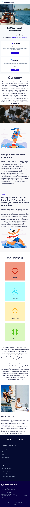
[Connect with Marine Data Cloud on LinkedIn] (13, 439)
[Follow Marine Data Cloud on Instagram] (19, 439)
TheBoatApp (15, 37)
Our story (4, 449)
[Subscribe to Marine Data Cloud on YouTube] (22, 439)
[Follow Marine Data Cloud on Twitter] (10, 439)
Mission (4, 451)
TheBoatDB (24, 37)
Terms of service (6, 468)
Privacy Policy (5, 474)
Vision (3, 454)
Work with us (5, 457)
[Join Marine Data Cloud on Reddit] (16, 439)
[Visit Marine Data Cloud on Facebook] (8, 439)
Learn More (15, 53)
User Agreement (6, 471)
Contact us (4, 460)
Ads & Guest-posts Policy (8, 476)
